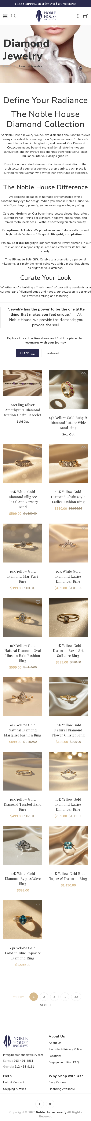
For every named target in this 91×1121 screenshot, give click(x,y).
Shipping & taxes (14, 1089)
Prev (20, 997)
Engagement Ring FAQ (64, 1062)
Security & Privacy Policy (65, 1049)
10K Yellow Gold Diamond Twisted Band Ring (23, 804)
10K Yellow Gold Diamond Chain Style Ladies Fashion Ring (68, 497)
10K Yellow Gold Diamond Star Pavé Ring (22, 576)
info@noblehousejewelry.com (23, 1055)
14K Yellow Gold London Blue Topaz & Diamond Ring (23, 953)
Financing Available (62, 1089)
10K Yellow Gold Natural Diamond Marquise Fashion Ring (22, 730)
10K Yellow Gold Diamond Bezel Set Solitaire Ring (68, 650)
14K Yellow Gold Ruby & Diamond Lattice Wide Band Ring (68, 422)
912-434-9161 (24, 1067)
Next (44, 1005)
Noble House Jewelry (51, 1112)
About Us (55, 1043)
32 (76, 997)
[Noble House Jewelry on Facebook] (39, 1104)
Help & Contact (13, 1082)
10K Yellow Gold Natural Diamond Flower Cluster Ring (68, 730)
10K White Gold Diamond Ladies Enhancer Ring (68, 576)
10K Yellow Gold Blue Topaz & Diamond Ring (68, 876)
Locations (55, 1056)
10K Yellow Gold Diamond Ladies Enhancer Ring (68, 804)
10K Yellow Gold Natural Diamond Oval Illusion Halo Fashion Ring (22, 653)
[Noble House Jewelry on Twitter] (50, 1104)
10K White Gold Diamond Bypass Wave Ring (23, 878)
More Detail (69, 3)
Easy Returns (57, 1082)
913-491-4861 (23, 1061)
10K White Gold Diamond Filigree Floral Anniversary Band (22, 499)
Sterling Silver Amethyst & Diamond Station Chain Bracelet (22, 410)
